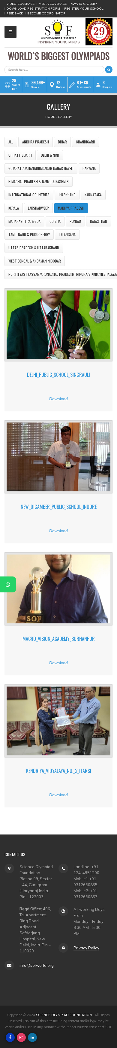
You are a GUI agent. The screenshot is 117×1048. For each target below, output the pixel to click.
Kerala (13, 208)
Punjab (75, 221)
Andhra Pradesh (35, 141)
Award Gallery (84, 4)
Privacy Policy (86, 947)
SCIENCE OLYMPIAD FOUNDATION (64, 1015)
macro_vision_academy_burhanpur (58, 638)
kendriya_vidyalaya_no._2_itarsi (58, 770)
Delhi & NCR (50, 155)
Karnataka (93, 194)
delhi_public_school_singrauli (58, 374)
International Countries (29, 194)
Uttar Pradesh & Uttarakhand (33, 247)
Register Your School (84, 9)
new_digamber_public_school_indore (59, 506)
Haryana (89, 168)
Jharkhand (67, 194)
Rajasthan (98, 221)
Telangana (67, 234)
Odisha (55, 221)
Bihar (62, 141)
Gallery (65, 117)
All (10, 141)
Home (50, 117)
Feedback (15, 13)
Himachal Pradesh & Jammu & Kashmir (38, 181)
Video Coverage (20, 4)
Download (58, 398)
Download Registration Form (33, 9)
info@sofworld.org (37, 965)
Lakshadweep (38, 208)
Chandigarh (85, 141)
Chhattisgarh (20, 155)
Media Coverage (53, 4)
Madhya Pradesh (71, 208)
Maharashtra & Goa (24, 221)
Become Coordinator (46, 13)
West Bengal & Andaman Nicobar (34, 260)
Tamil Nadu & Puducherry (29, 234)
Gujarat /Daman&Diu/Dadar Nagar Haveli (41, 168)
